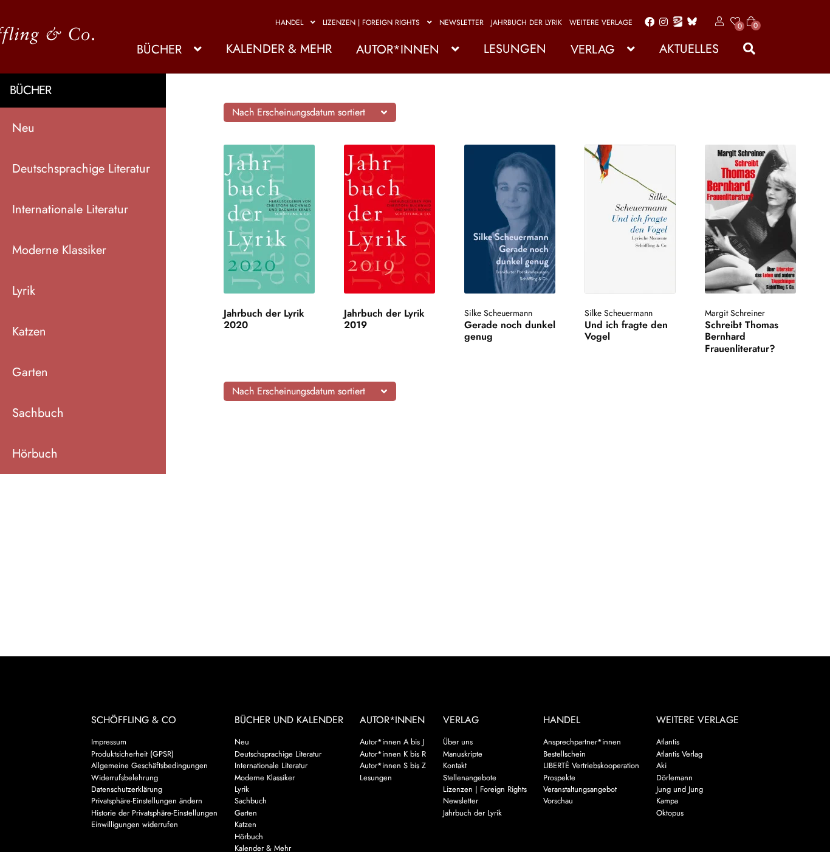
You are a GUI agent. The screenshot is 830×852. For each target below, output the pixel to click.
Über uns (458, 741)
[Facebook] (647, 22)
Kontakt (455, 765)
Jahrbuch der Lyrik (526, 22)
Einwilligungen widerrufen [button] (134, 824)
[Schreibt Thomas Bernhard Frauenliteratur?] (754, 219)
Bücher (159, 49)
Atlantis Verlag (679, 754)
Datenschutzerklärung (126, 789)
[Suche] (743, 49)
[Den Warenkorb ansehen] (751, 14)
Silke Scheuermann (498, 313)
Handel (289, 22)
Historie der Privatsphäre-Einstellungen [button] (154, 813)
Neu (23, 128)
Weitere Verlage (601, 22)
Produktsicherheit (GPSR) (132, 754)
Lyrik (23, 291)
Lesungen (515, 49)
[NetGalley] (675, 22)
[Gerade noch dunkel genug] (513, 219)
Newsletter (461, 22)
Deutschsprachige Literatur (81, 168)
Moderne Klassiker (59, 250)
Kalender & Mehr (279, 49)
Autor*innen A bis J (392, 741)
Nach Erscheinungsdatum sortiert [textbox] (298, 112)
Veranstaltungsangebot (580, 789)
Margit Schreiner (735, 313)
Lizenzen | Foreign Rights (371, 22)
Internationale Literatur (70, 209)
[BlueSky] (689, 22)
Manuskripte (462, 754)
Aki (661, 765)
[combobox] (310, 112)
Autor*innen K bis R (393, 754)
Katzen (29, 331)
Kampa (667, 800)
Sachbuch (38, 413)
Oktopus (670, 813)
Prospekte (559, 777)
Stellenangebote (469, 777)
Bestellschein (564, 754)
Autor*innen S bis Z (393, 765)
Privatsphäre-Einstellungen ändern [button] (146, 800)
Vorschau (558, 800)
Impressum (108, 741)
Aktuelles (689, 49)
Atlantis (667, 741)
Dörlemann (674, 777)
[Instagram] (661, 22)
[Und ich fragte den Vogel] (634, 219)
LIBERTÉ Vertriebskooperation (591, 765)
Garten (30, 372)
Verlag (593, 49)
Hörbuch (35, 453)
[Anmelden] (717, 22)
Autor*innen (397, 49)
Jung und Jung (679, 789)
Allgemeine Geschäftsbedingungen (149, 765)
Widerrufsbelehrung (124, 777)
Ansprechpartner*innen (582, 741)
